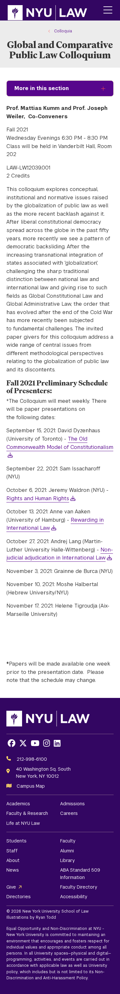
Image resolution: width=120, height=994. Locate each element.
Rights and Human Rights (37, 498)
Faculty (68, 841)
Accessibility (73, 896)
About (13, 860)
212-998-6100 (32, 759)
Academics (18, 804)
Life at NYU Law (23, 823)
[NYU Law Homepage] (47, 10)
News (12, 870)
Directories (18, 896)
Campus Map (31, 786)
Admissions (72, 804)
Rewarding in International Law (55, 524)
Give (11, 887)
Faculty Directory (78, 887)
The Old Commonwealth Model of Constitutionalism (59, 443)
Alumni (67, 851)
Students (16, 841)
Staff (12, 851)
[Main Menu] (107, 10)
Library (67, 860)
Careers (69, 813)
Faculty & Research (27, 813)
